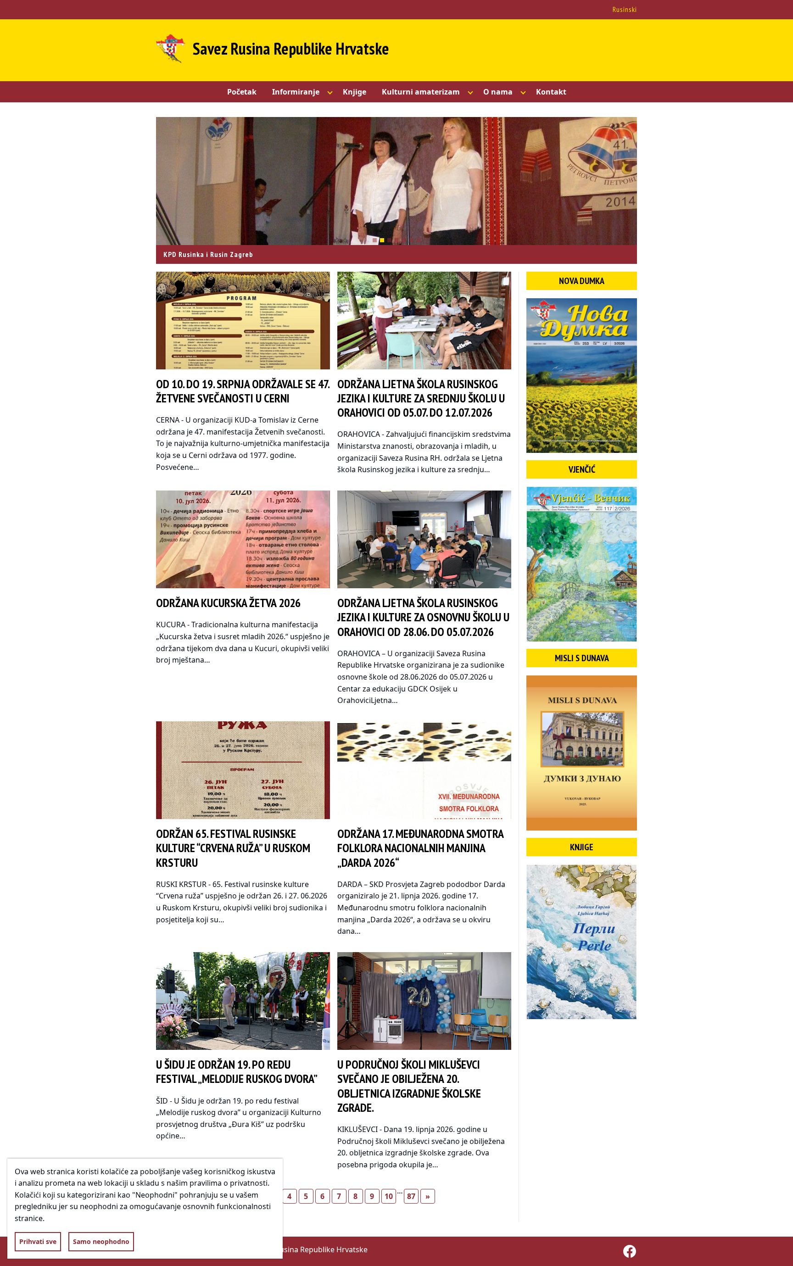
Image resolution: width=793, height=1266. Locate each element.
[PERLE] (581, 941)
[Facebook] (629, 1251)
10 (389, 1196)
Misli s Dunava (582, 658)
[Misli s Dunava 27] (581, 752)
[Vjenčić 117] (581, 564)
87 (411, 1196)
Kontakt (551, 92)
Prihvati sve (37, 1241)
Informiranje (295, 92)
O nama (498, 92)
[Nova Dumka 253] (581, 375)
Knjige (354, 92)
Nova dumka (581, 281)
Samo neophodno (101, 1241)
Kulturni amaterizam (421, 92)
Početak (242, 92)
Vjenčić (582, 469)
